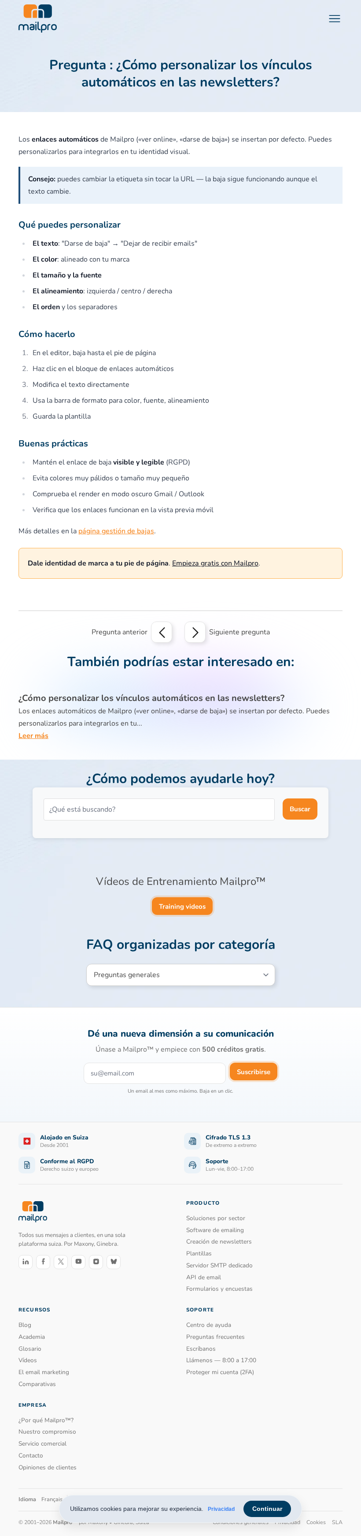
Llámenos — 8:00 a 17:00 (221, 1360)
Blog (24, 1325)
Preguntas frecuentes (215, 1337)
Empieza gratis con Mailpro (215, 563)
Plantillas (199, 1253)
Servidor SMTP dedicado (219, 1265)
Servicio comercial (42, 1443)
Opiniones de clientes (47, 1467)
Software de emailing (215, 1230)
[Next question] (195, 632)
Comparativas (37, 1384)
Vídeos (27, 1360)
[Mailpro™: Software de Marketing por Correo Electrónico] (37, 18)
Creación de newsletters (219, 1241)
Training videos (182, 906)
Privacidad (221, 1509)
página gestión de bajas (116, 531)
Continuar (267, 1508)
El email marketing (43, 1372)
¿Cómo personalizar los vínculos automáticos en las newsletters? (151, 698)
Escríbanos (201, 1349)
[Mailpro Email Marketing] (32, 1211)
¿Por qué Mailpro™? (46, 1420)
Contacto (30, 1455)
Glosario (29, 1349)
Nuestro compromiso (47, 1431)
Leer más (33, 736)
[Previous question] (161, 632)
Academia (31, 1337)
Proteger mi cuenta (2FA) (220, 1372)
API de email (203, 1277)
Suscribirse (253, 1072)
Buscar (300, 809)
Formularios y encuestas (219, 1289)
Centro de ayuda (208, 1325)
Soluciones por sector (215, 1218)
